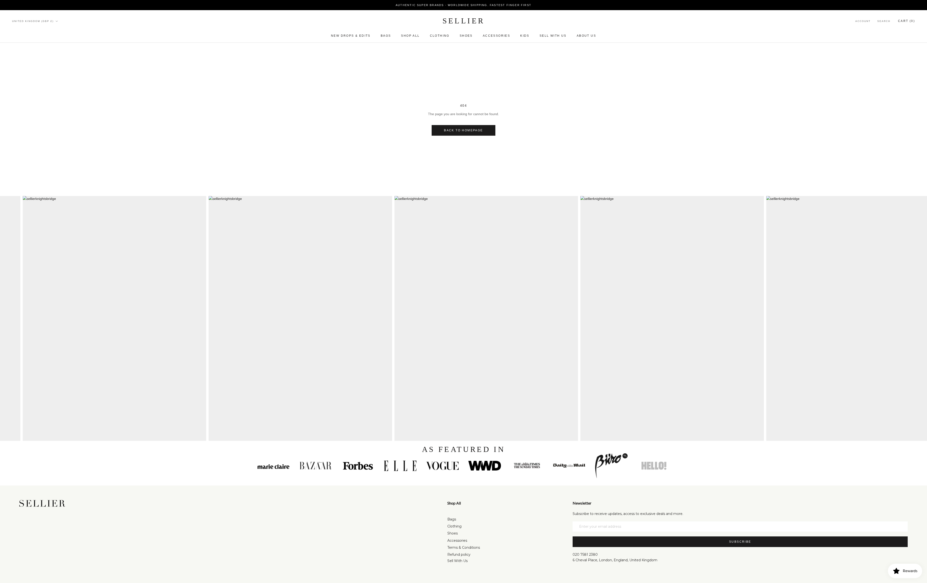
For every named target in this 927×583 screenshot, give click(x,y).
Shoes (466, 35)
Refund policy (459, 554)
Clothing (439, 35)
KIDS (524, 35)
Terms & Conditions (463, 547)
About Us (586, 35)
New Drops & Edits (351, 35)
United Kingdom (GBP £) (33, 21)
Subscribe (740, 541)
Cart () (906, 21)
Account (863, 21)
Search (883, 21)
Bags (386, 35)
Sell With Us (457, 561)
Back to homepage (463, 130)
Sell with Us (553, 35)
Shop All (410, 35)
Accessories (496, 35)
